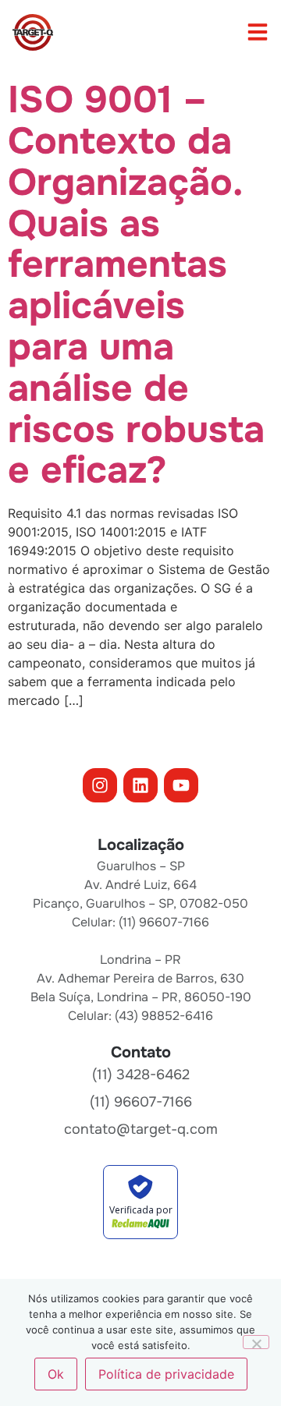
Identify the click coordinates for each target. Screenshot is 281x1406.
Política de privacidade (166, 1374)
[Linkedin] (140, 785)
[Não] (256, 1342)
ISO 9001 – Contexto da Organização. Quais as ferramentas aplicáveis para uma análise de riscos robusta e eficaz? (136, 285)
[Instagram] (100, 785)
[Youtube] (181, 785)
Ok (56, 1374)
